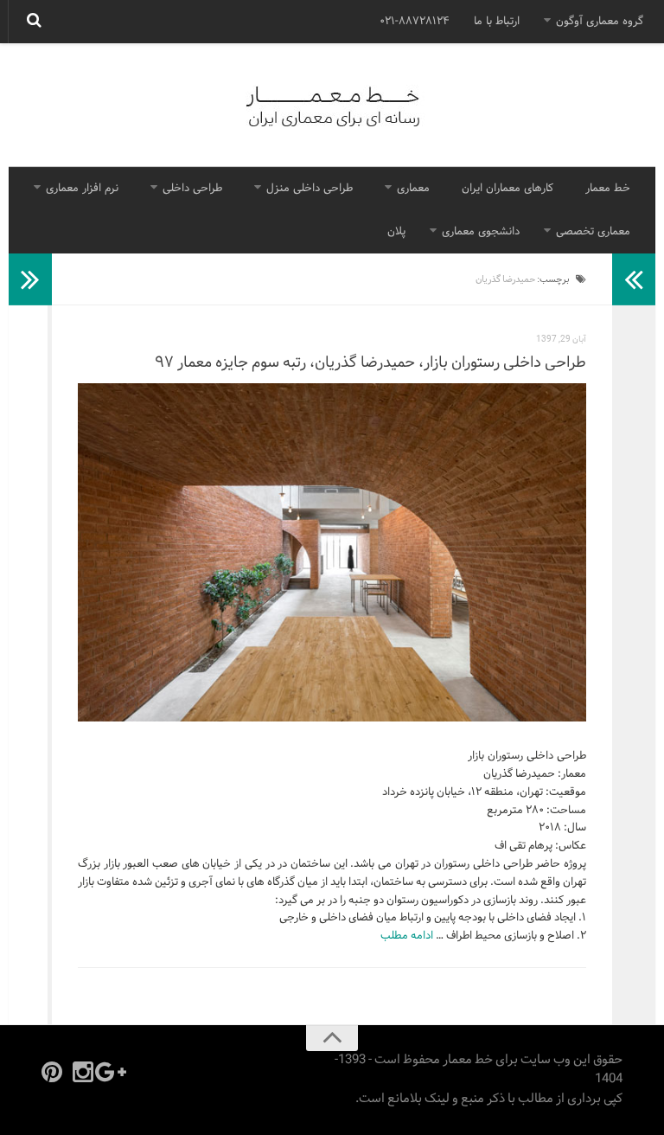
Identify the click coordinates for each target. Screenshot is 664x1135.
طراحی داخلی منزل (309, 188)
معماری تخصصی (593, 231)
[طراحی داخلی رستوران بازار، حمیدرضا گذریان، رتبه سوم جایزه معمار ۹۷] (332, 552)
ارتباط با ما (497, 21)
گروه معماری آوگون (599, 21)
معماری (413, 188)
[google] (114, 1072)
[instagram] (83, 1072)
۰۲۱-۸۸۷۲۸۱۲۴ (415, 21)
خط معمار (607, 188)
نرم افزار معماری (82, 188)
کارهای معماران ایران (507, 188)
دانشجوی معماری (481, 231)
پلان (396, 231)
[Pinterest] (52, 1072)
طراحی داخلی (192, 188)
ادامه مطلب (406, 936)
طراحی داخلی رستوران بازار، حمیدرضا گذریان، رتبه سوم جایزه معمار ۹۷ (370, 362)
